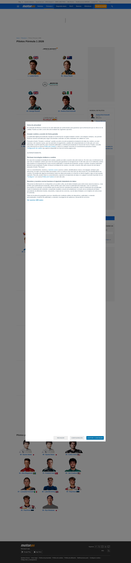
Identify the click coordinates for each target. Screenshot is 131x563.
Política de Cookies (50, 146)
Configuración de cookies (34, 148)
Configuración (77, 438)
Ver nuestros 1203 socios (35, 200)
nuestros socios (53, 170)
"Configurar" (30, 177)
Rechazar (60, 438)
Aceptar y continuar (95, 438)
